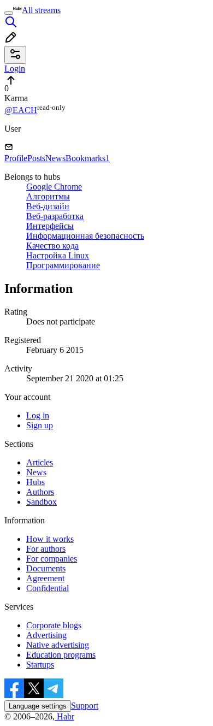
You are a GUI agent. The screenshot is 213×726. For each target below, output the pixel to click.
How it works (50, 539)
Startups (40, 664)
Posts (36, 158)
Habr (64, 716)
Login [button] (14, 68)
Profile (15, 158)
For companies (51, 558)
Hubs (35, 482)
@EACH (20, 110)
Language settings (38, 706)
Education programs (61, 654)
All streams (41, 10)
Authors (40, 492)
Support (84, 705)
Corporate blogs (53, 625)
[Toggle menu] (8, 13)
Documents (46, 568)
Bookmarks (88, 158)
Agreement (45, 578)
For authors (46, 548)
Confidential (47, 588)
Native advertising (57, 645)
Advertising (46, 635)
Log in (37, 415)
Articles (39, 462)
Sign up (39, 425)
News (55, 158)
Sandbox (41, 501)
